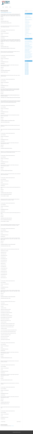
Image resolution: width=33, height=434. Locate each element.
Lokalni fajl (10, 12)
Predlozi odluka (28, 26)
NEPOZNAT (27, 22)
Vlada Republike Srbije (28, 34)
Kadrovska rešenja (27, 43)
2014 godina (27, 65)
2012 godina (27, 67)
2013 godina (27, 66)
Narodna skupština (28, 19)
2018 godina (27, 62)
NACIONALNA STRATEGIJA (28, 18)
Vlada (7, 11)
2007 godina (27, 71)
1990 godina (27, 74)
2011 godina (26, 68)
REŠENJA (5, 11)
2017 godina (26, 63)
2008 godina (27, 70)
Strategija (27, 29)
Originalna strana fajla (3, 12)
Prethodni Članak (3, 421)
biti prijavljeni (12, 425)
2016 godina (27, 64)
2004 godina (27, 73)
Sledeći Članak (19, 421)
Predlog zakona (28, 25)
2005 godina (27, 72)
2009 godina (27, 69)
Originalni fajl (7, 12)
